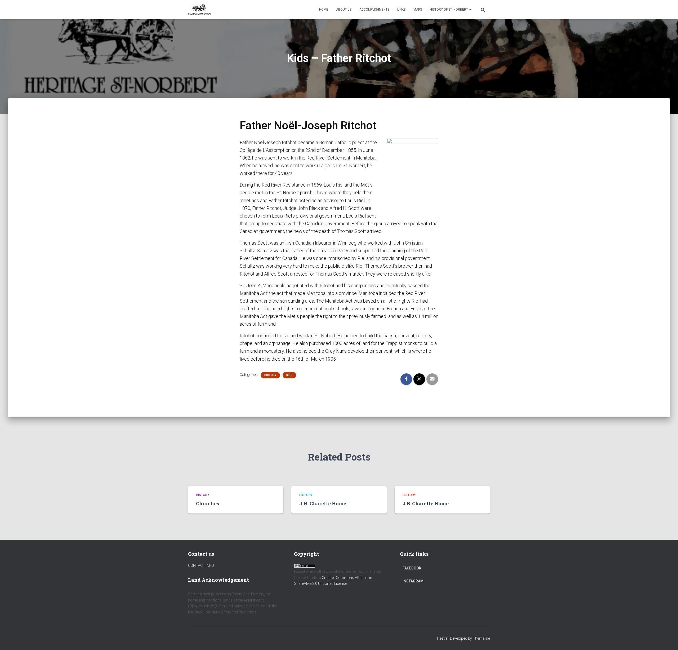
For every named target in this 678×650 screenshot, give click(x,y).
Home (323, 9)
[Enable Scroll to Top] (667, 639)
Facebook (412, 568)
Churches (207, 503)
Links (401, 9)
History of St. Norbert (449, 9)
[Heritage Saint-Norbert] (199, 9)
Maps (417, 9)
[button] (470, 9)
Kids (289, 375)
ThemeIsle (481, 638)
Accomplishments (374, 9)
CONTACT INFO (201, 565)
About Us (343, 9)
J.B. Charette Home (426, 503)
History (270, 375)
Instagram (413, 581)
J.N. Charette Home (322, 503)
